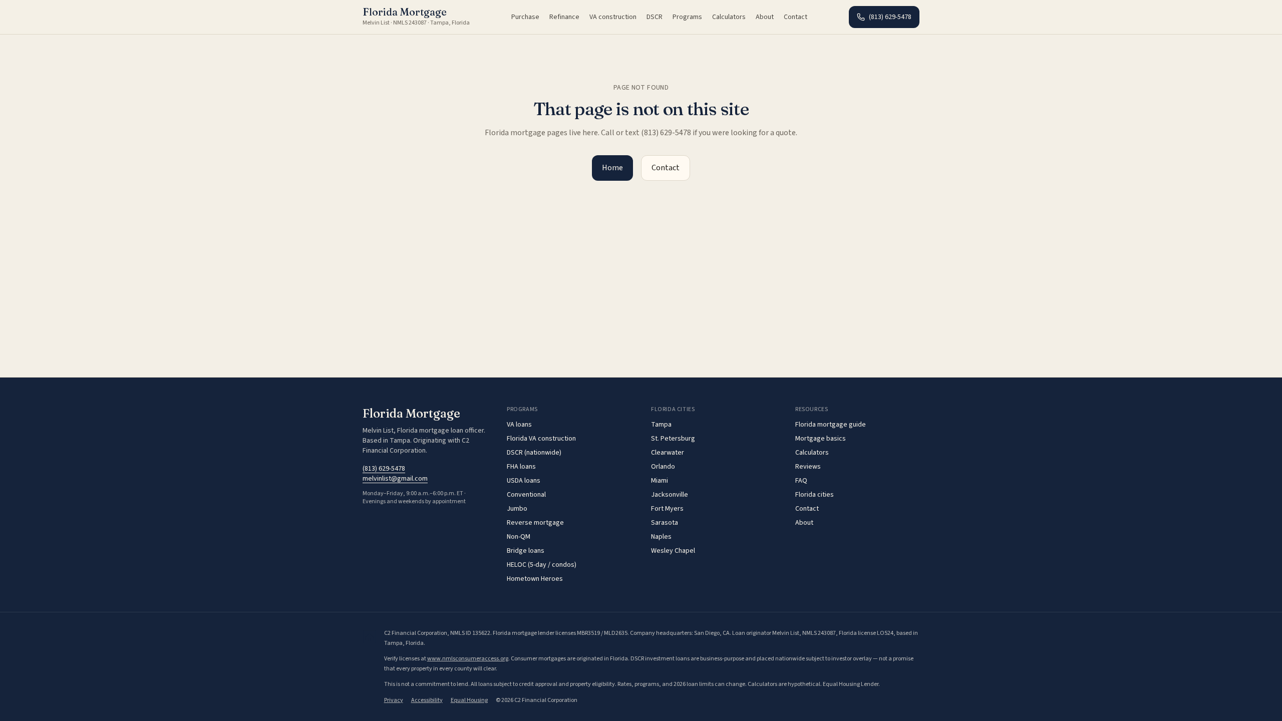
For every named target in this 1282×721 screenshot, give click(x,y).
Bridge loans (525, 551)
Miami (659, 481)
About (765, 17)
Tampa (661, 425)
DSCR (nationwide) (534, 453)
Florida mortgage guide (830, 425)
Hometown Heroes (535, 579)
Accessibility (427, 700)
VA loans (519, 425)
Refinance (564, 17)
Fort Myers (667, 509)
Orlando (663, 467)
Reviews (808, 467)
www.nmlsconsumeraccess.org (467, 658)
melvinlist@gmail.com (395, 479)
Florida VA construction (541, 439)
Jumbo (517, 509)
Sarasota (664, 523)
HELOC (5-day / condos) (541, 565)
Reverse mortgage (535, 523)
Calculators (729, 17)
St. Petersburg (673, 439)
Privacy (393, 700)
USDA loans (523, 481)
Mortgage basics (820, 439)
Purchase (525, 17)
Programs (687, 17)
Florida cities (814, 495)
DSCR (655, 17)
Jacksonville (669, 495)
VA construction (612, 17)
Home (612, 167)
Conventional (526, 495)
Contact (795, 17)
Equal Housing (469, 700)
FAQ (801, 481)
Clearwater (667, 453)
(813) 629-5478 (890, 17)
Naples (661, 537)
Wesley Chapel (673, 551)
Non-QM (518, 537)
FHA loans (521, 467)
